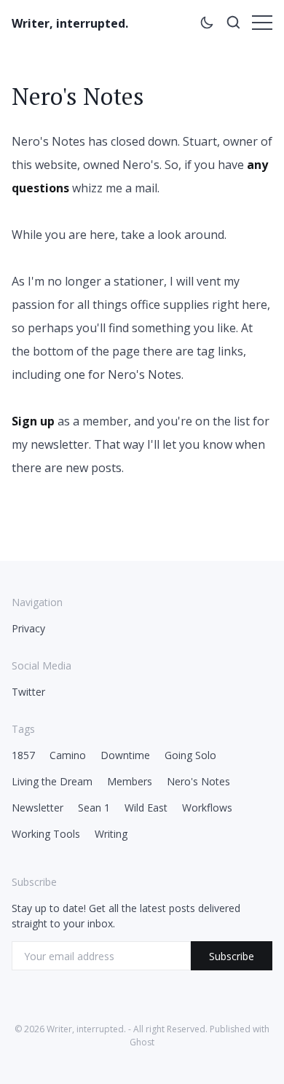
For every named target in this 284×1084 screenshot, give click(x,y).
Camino (68, 755)
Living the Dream (52, 781)
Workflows (207, 807)
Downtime (125, 755)
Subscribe (231, 956)
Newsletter (37, 807)
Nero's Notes (198, 781)
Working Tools (46, 834)
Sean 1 (94, 807)
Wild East (146, 807)
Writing (111, 834)
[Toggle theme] (207, 24)
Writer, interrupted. (70, 23)
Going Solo (190, 755)
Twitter (28, 692)
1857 (23, 755)
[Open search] (233, 24)
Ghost (142, 1042)
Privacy (28, 628)
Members (129, 781)
